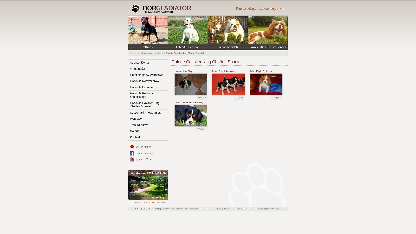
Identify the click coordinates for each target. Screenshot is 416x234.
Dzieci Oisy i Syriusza (223, 71)
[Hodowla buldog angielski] (228, 33)
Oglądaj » (202, 97)
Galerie (160, 53)
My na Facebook (144, 153)
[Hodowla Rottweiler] (148, 33)
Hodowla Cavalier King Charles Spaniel (145, 104)
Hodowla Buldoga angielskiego (141, 95)
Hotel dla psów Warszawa (146, 75)
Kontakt (135, 137)
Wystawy (136, 118)
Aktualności (137, 68)
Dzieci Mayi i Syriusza (260, 71)
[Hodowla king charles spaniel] (268, 33)
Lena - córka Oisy (183, 71)
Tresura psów (139, 125)
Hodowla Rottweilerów (144, 81)
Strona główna (147, 53)
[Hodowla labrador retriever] (188, 33)
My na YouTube (144, 159)
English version (143, 146)
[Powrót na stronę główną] (160, 8)
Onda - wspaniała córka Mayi (189, 102)
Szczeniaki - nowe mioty (145, 112)
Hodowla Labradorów (144, 87)
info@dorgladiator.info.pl (271, 209)
